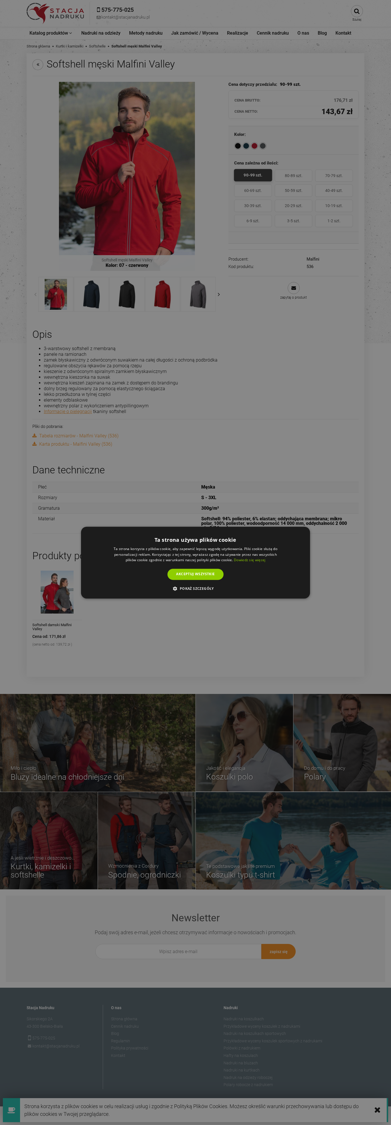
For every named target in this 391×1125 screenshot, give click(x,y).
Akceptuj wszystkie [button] (195, 574)
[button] (195, 588)
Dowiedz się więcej (249, 560)
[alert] (195, 562)
